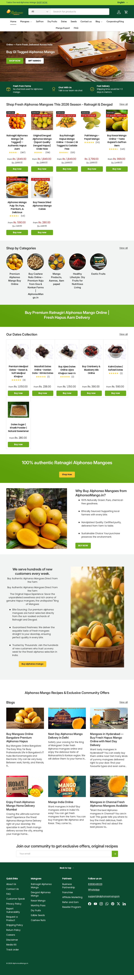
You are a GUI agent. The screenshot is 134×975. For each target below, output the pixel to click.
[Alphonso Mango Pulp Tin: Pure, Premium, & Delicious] (17, 187)
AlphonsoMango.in (20, 963)
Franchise (67, 892)
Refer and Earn (70, 902)
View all (123, 104)
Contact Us (12, 889)
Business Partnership (68, 886)
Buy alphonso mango (32, 664)
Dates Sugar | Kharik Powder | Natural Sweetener (18, 428)
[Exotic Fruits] (98, 261)
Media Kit (11, 944)
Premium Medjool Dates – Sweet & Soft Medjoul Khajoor (18, 371)
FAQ (76, 28)
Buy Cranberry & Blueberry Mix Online (91, 370)
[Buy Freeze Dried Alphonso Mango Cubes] (42, 187)
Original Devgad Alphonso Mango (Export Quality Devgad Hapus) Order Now (42, 142)
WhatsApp (94, 889)
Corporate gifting (115, 21)
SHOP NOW (14, 60)
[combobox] (68, 11)
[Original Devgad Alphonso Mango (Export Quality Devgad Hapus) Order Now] (42, 120)
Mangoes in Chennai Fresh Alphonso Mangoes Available (108, 803)
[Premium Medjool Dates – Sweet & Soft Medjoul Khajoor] (18, 351)
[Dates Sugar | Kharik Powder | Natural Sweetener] (18, 409)
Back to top (66, 868)
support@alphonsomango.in (104, 896)
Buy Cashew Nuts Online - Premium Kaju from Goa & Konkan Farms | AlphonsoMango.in (36, 285)
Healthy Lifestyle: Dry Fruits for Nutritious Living (77, 280)
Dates (64, 21)
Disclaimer (12, 939)
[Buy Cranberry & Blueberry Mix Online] (91, 351)
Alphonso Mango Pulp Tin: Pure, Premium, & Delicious (17, 207)
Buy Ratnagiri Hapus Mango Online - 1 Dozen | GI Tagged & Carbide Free (67, 142)
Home (13, 21)
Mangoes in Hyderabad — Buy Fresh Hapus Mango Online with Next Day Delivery (107, 739)
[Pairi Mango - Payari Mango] (92, 120)
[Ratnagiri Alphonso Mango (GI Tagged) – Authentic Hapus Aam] (17, 120)
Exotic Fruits (98, 273)
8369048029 (95, 884)
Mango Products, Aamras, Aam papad (56, 278)
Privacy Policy (13, 903)
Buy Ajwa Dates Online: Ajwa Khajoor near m (67, 370)
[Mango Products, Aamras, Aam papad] (56, 261)
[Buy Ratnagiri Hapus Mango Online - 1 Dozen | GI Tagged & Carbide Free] (67, 120)
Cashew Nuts (38, 920)
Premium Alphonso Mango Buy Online (14, 278)
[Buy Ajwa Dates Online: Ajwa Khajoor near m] (67, 351)
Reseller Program (71, 907)
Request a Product (12, 918)
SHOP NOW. (42, 2)
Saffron (40, 21)
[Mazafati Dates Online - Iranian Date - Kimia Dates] (42, 351)
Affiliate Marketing (72, 897)
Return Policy (13, 930)
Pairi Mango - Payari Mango (92, 137)
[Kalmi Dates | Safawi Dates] (115, 351)
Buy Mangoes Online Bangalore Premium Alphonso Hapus (19, 737)
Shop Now (67, 474)
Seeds (74, 21)
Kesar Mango (38, 900)
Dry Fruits (52, 21)
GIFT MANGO (34, 60)
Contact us (85, 21)
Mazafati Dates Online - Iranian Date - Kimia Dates (42, 370)
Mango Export (63, 28)
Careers (10, 934)
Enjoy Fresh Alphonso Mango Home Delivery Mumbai (20, 805)
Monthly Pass (38, 905)
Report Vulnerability (13, 910)
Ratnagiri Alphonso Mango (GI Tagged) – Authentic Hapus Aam (17, 142)
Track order (12, 949)
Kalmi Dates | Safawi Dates (115, 368)
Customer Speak (15, 898)
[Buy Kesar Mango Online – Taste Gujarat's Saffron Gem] (117, 120)
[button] (126, 12)
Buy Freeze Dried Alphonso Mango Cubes (42, 206)
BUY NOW (83, 545)
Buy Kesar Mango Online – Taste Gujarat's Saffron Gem (116, 140)
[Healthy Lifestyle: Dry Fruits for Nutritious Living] (77, 261)
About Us (11, 884)
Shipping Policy (14, 925)
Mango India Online (60, 802)
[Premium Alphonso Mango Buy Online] (14, 261)
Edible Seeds (38, 915)
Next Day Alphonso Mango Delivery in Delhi (65, 735)
